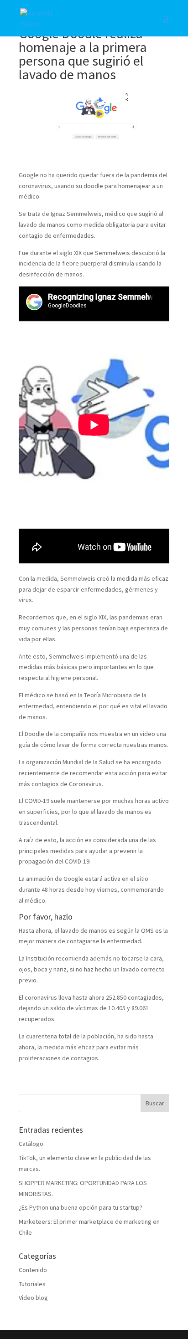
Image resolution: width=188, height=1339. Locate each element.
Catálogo (31, 1144)
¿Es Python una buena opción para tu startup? (80, 1207)
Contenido (33, 1270)
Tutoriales (32, 1284)
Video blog (33, 1297)
